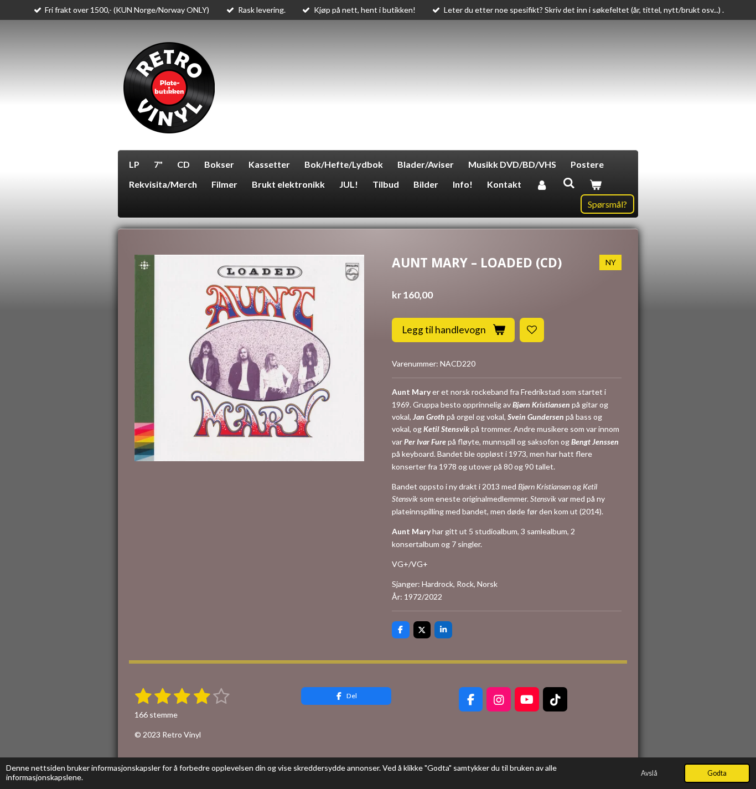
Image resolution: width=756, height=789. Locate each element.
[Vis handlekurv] (595, 184)
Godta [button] (717, 773)
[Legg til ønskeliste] (532, 330)
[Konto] (542, 184)
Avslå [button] (649, 773)
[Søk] (568, 182)
